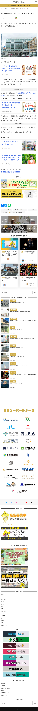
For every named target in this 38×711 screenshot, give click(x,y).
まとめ (2, 604)
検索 (35, 292)
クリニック (3, 611)
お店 (2, 606)
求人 (2, 618)
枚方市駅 (5, 212)
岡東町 (16, 210)
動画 (2, 608)
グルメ (2, 601)
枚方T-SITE (23, 210)
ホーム (2, 594)
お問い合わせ (4, 625)
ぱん (4, 210)
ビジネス (3, 615)
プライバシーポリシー (6, 688)
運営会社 (3, 690)
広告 (2, 623)
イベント (26, 18)
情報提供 (3, 683)
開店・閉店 (3, 599)
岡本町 (10, 210)
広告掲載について (5, 693)
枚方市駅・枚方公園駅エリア (17, 212)
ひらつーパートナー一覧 (6, 524)
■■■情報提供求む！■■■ (10, 172)
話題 (36, 20)
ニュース (33, 18)
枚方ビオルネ (32, 210)
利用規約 (3, 685)
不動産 (2, 620)
